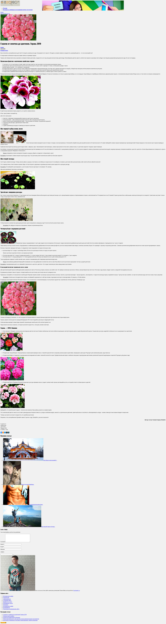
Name (2, 544)
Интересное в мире (8, 596)
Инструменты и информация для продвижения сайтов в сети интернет (18, 10)
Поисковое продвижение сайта (11, 609)
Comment (3, 541)
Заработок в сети (7, 602)
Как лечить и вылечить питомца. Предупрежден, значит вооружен (20, 620)
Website (2, 549)
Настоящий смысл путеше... (48, 526)
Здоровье (5, 604)
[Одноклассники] (3, 432)
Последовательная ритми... (36, 504)
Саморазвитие (7, 599)
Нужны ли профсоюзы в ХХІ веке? (11, 617)
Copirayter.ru (76, 590)
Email (2, 546)
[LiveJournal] (8, 432)
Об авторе (5, 8)
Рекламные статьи (8, 603)
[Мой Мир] (5, 432)
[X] (7, 432)
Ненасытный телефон (8, 616)
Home (2, 12)
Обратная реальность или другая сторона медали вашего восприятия (21, 619)
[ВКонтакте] (1, 432)
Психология (6, 597)
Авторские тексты (4, 50)
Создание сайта (7, 600)
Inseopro (2, 47)
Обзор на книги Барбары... (27, 484)
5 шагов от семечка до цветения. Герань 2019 (15, 614)
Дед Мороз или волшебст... (50, 460)
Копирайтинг (6, 607)
